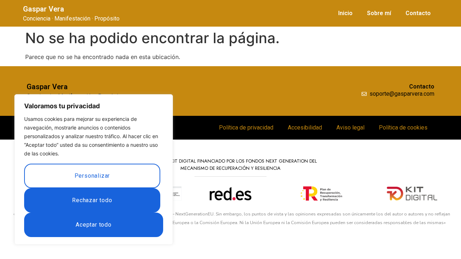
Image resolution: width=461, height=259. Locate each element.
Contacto (418, 13)
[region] (93, 169)
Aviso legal (350, 127)
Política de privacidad (246, 127)
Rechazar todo (92, 200)
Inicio (345, 13)
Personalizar (92, 175)
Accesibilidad (305, 127)
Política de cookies (403, 127)
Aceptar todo (94, 224)
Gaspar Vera (43, 9)
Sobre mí (379, 13)
